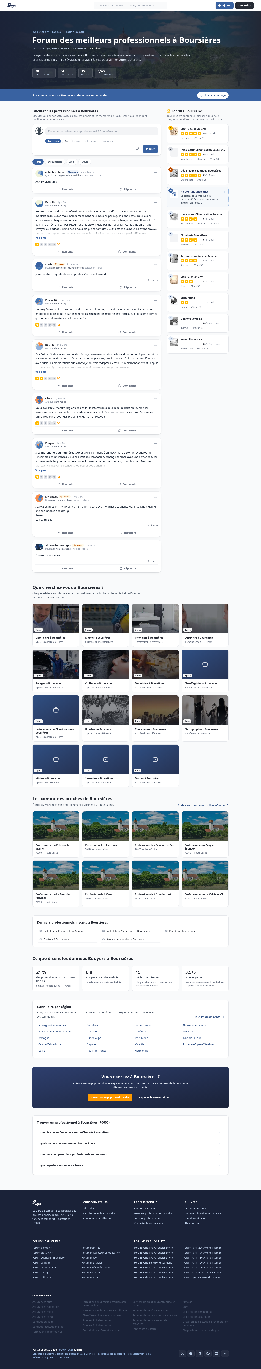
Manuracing (60, 205)
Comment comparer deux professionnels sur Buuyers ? (73, 1154)
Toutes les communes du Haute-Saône (201, 805)
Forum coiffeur (41, 1262)
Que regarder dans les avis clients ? (61, 1165)
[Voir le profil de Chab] (39, 400)
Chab (48, 398)
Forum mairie (90, 1277)
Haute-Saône (79, 48)
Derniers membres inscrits (99, 1213)
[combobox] (130, 5)
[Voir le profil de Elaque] (39, 445)
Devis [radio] (67, 141)
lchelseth (51, 496)
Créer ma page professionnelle (110, 1097)
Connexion (244, 5)
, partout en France (92, 175)
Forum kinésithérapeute (96, 1267)
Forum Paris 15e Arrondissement (153, 1257)
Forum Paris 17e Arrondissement (153, 1247)
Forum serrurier (91, 1272)
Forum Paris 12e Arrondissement (153, 1277)
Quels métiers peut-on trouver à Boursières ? (67, 1143)
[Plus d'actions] (155, 172)
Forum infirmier (41, 1277)
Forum (35, 48)
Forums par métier (46, 1241)
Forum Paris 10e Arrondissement (202, 1262)
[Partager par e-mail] (216, 1353)
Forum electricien (42, 1252)
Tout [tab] (38, 161)
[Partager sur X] (182, 1353)
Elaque (49, 443)
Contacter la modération (97, 1218)
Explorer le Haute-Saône (154, 1097)
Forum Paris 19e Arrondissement (202, 1252)
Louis (48, 264)
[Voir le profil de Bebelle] (39, 203)
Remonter (68, 189)
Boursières (95, 48)
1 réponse (153, 279)
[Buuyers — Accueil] (11, 5)
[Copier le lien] (225, 1353)
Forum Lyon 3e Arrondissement (202, 1277)
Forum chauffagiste (44, 1267)
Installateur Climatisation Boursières (65, 931)
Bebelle (50, 202)
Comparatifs (41, 1295)
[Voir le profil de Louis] (39, 266)
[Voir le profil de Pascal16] (39, 301)
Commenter (130, 251)
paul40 (50, 344)
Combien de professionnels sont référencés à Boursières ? (75, 1132)
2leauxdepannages (58, 545)
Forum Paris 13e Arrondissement (202, 1257)
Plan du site (192, 1223)
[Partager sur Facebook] (190, 1353)
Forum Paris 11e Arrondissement (153, 1267)
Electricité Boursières (56, 939)
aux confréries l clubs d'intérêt (67, 267)
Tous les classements (207, 1017)
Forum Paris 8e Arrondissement (153, 1262)
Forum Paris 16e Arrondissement (153, 1252)
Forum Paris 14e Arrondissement (202, 1267)
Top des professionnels (148, 1218)
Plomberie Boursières (182, 931)
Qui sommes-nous (195, 1208)
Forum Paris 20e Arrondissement (202, 1247)
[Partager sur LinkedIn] (199, 1353)
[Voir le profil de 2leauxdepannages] (39, 547)
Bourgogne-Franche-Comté (55, 48)
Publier (150, 149)
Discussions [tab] (55, 161)
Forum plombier (42, 1247)
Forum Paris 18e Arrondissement (153, 1272)
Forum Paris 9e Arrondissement (202, 1272)
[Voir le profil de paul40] (39, 346)
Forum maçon (90, 1257)
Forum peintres (91, 1247)
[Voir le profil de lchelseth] (39, 498)
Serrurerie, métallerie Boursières (126, 939)
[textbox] (101, 131)
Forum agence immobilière (48, 1257)
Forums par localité (149, 1241)
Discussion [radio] (53, 141)
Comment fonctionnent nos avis (204, 1213)
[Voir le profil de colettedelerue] (39, 173)
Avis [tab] (71, 161)
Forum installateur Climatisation (101, 1252)
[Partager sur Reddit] (207, 1353)
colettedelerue (55, 172)
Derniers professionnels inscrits (153, 1213)
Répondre (130, 189)
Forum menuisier (92, 1262)
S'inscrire (88, 1208)
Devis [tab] (84, 161)
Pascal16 (51, 300)
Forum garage (40, 1272)
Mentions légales (195, 1218)
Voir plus (40, 237)
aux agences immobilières (69, 175)
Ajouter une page (144, 1208)
